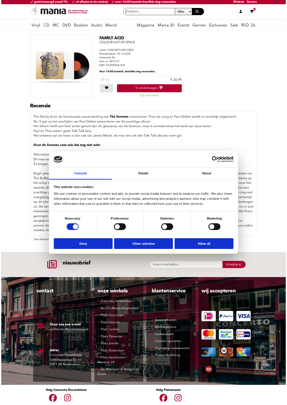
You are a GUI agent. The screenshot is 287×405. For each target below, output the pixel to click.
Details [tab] (143, 173)
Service (252, 2)
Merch (111, 26)
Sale (234, 26)
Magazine (145, 26)
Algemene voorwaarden (172, 348)
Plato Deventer (111, 336)
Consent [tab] (80, 173)
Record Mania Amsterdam (120, 308)
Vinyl (36, 26)
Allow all (204, 243)
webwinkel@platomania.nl (69, 329)
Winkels (238, 2)
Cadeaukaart (164, 334)
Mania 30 (166, 26)
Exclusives (218, 26)
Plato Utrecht (110, 322)
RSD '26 (248, 26)
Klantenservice (165, 327)
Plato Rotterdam (112, 350)
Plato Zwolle (109, 343)
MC (56, 26)
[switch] (120, 226)
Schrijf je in (233, 264)
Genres (199, 26)
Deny (83, 243)
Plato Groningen (113, 315)
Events (183, 26)
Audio (96, 26)
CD (46, 26)
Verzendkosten (166, 320)
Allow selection (143, 243)
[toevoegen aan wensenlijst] (106, 88)
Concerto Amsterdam (116, 301)
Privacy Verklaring (167, 355)
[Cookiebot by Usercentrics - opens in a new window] (215, 159)
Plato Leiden (110, 329)
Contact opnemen (168, 341)
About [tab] (206, 173)
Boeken (81, 26)
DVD (66, 26)
